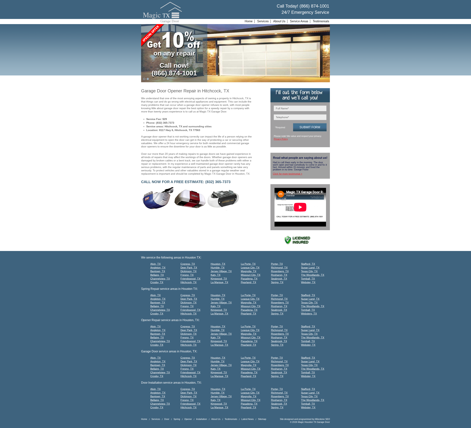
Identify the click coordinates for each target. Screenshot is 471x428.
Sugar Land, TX (310, 267)
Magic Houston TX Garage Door (314, 422)
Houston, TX (218, 263)
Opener (188, 419)
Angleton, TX (157, 267)
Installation (201, 419)
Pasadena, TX (249, 278)
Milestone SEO (322, 419)
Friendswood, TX (190, 278)
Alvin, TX (155, 263)
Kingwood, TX (219, 278)
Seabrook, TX (279, 278)
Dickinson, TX (188, 271)
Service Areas (299, 21)
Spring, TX (277, 282)
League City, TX (250, 267)
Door (166, 419)
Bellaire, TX (157, 274)
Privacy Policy (281, 139)
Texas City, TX (309, 271)
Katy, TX (215, 274)
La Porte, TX (248, 263)
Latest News (247, 419)
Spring (176, 419)
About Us (279, 21)
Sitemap (262, 419)
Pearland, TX (248, 282)
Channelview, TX (160, 278)
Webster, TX (308, 282)
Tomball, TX (308, 278)
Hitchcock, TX (188, 282)
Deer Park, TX (188, 267)
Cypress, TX (187, 263)
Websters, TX (309, 313)
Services (263, 21)
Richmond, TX (279, 267)
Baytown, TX (157, 271)
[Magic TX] (162, 12)
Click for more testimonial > (287, 173)
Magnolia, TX (248, 271)
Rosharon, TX (279, 274)
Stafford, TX (308, 263)
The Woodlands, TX (312, 274)
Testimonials (321, 21)
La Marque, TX (219, 282)
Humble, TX (217, 267)
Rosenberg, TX (280, 271)
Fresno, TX (187, 274)
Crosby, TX (156, 282)
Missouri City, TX (250, 274)
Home (249, 21)
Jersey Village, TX (221, 271)
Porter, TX (277, 263)
